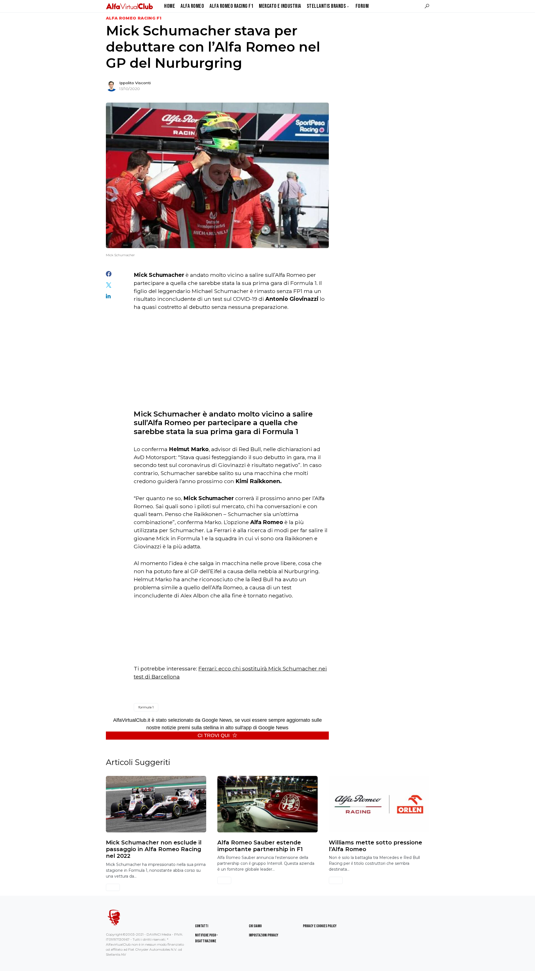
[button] (427, 6)
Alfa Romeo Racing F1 (133, 18)
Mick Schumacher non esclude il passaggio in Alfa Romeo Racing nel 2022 (153, 849)
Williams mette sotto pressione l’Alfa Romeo (375, 846)
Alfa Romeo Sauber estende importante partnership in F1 (260, 846)
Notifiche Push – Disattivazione (206, 938)
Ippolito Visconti (135, 83)
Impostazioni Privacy (263, 935)
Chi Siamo (255, 926)
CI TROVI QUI (214, 735)
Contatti (201, 926)
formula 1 (146, 707)
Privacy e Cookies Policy (320, 926)
